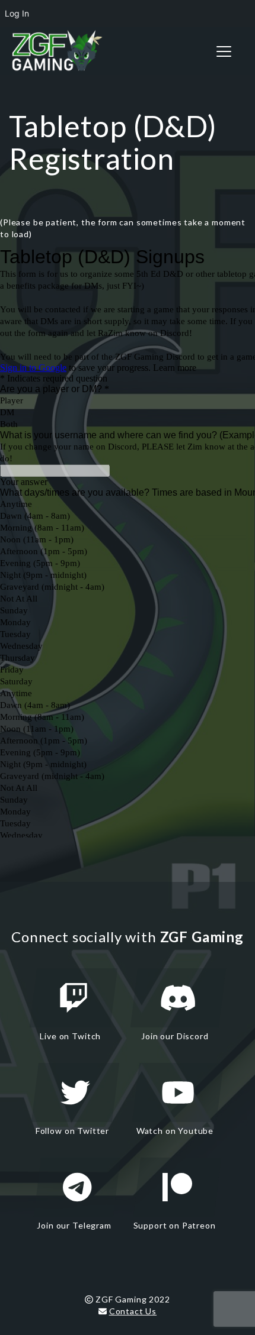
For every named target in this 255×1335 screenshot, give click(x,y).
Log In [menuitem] (17, 13)
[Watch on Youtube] (178, 1092)
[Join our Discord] (178, 997)
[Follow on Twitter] (75, 1092)
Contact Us (133, 1311)
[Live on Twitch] (73, 997)
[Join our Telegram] (77, 1187)
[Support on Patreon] (177, 1187)
